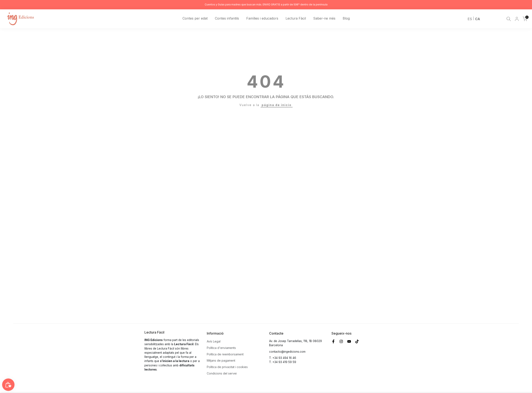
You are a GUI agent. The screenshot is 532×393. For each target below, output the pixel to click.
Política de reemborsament (225, 354)
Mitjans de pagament (221, 360)
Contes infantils (227, 18)
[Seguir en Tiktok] (357, 341)
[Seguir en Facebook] (333, 341)
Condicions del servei (222, 373)
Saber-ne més (324, 18)
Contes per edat (195, 18)
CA (477, 19)
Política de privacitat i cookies (227, 367)
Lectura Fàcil (296, 18)
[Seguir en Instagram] (341, 341)
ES (470, 19)
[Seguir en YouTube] (349, 341)
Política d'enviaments (221, 348)
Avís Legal (213, 341)
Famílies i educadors (262, 18)
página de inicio (277, 105)
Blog (346, 18)
